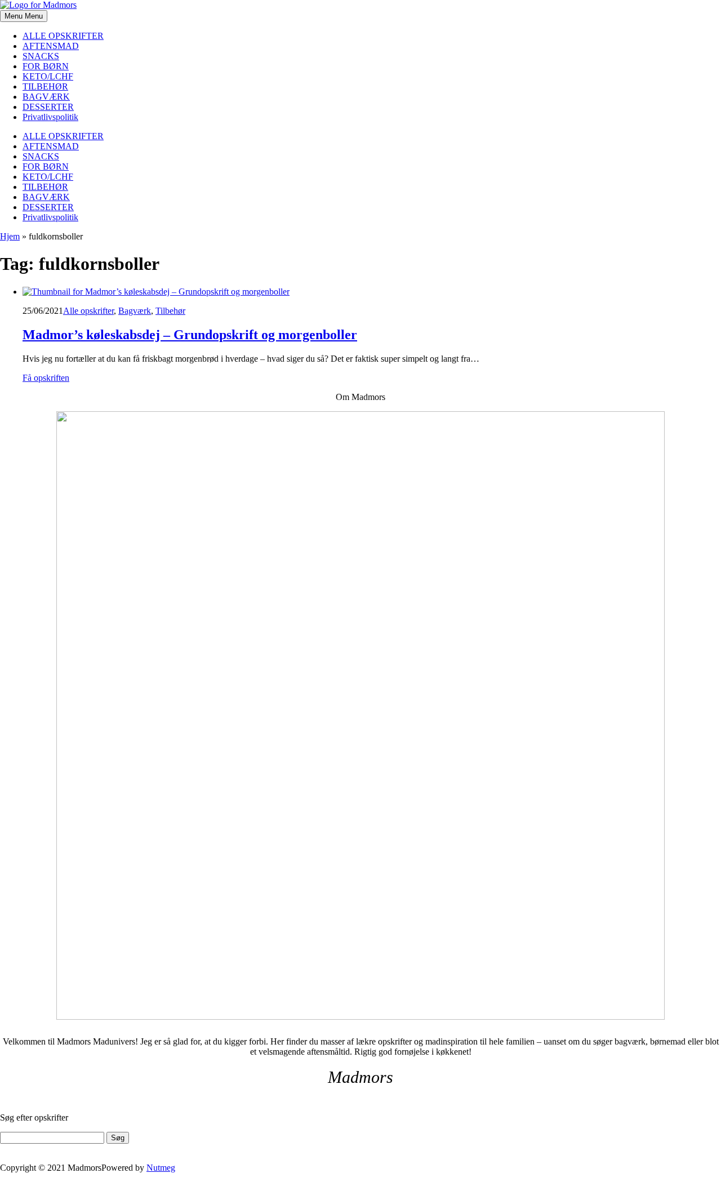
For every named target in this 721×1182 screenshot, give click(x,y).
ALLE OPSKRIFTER (63, 36)
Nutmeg (160, 1167)
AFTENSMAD (51, 46)
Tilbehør (170, 311)
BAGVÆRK (46, 96)
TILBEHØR (45, 86)
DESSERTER (48, 107)
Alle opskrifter (88, 311)
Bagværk (134, 311)
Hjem (10, 236)
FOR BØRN (46, 66)
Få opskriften (46, 378)
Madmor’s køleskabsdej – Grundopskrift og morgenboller (190, 334)
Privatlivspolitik (50, 117)
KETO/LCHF (48, 76)
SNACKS (41, 56)
